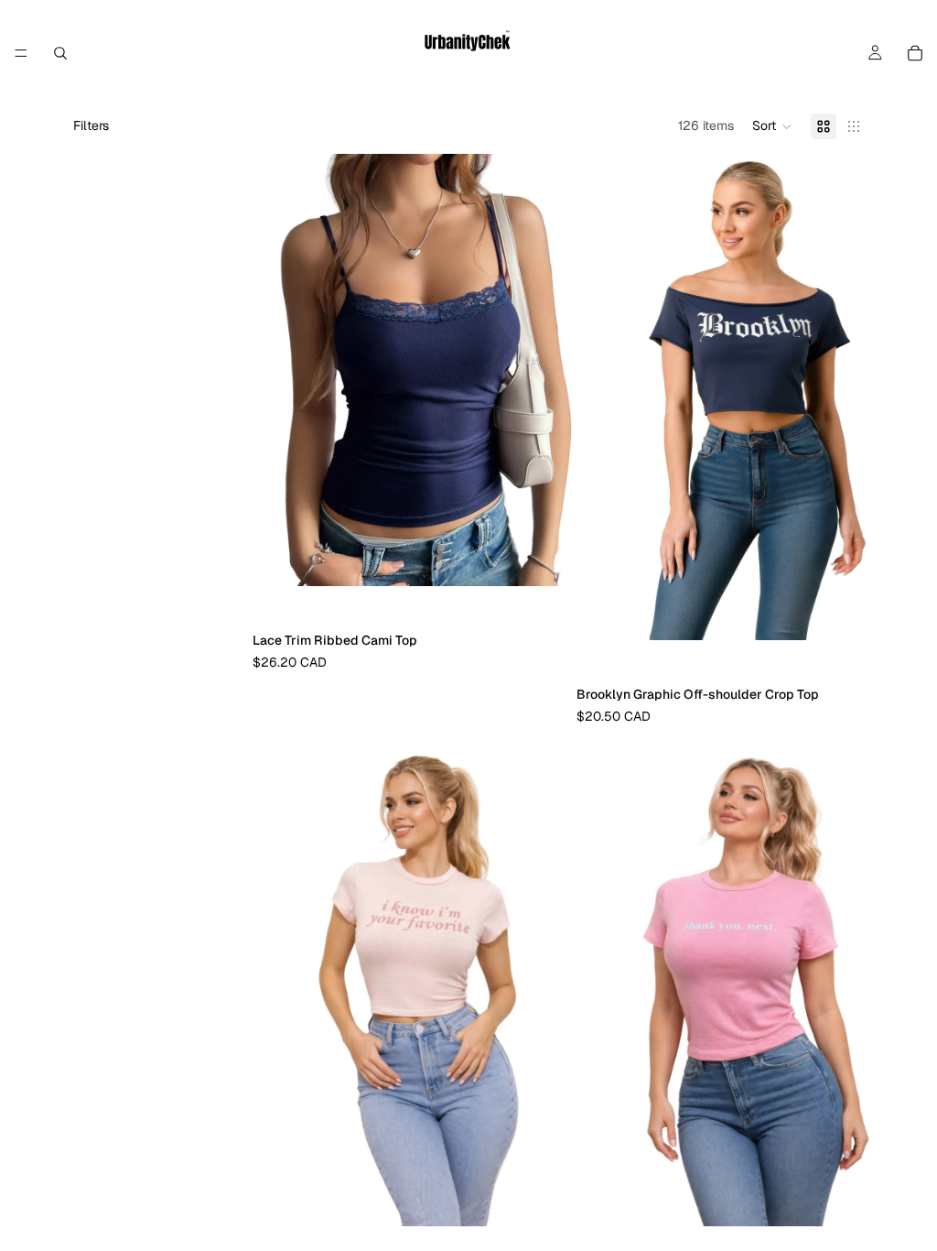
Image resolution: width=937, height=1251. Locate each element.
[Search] (60, 53)
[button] (772, 126)
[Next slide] (549, 370)
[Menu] (21, 53)
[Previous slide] (280, 370)
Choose (564, 557)
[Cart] (915, 53)
